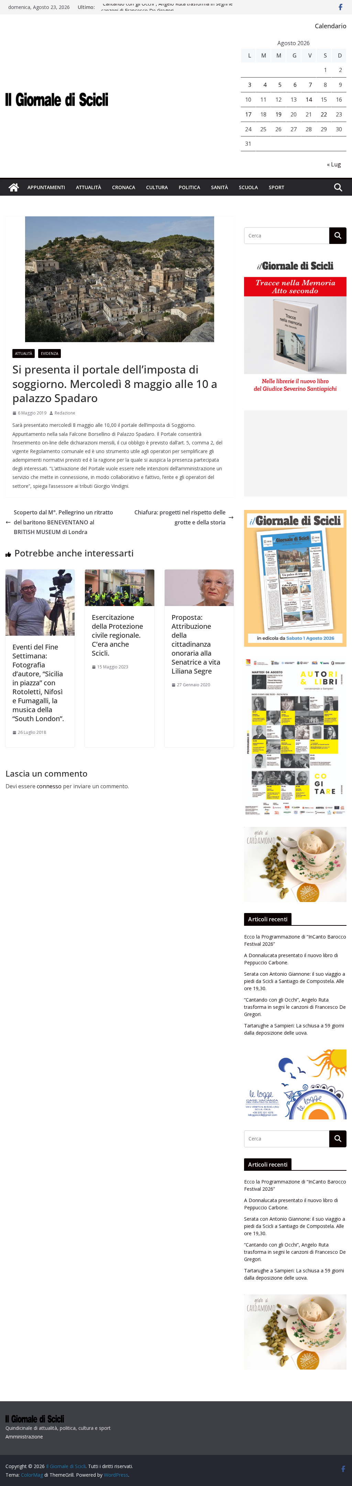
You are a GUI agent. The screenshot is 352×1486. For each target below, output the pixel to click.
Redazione (65, 413)
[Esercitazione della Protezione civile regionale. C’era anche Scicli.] (119, 574)
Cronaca (123, 187)
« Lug (334, 164)
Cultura (157, 187)
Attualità (88, 187)
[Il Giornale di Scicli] (14, 187)
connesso (49, 786)
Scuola (248, 187)
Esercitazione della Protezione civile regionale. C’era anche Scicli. (117, 635)
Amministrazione (24, 1436)
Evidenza (49, 353)
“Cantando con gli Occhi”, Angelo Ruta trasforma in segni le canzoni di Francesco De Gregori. (167, 10)
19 (278, 114)
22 (324, 114)
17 (248, 114)
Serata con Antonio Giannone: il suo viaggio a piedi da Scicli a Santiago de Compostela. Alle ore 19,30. (294, 981)
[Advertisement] (295, 453)
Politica (189, 187)
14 (309, 99)
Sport (276, 187)
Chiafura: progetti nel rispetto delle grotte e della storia (180, 517)
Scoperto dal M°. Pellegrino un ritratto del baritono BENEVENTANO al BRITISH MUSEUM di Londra (63, 522)
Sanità (219, 187)
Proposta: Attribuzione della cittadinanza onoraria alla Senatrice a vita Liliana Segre (196, 644)
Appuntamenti (46, 187)
